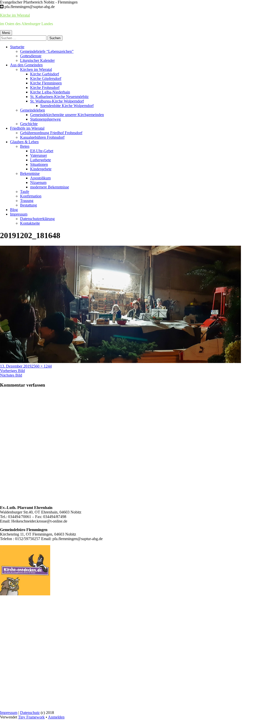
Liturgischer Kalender (37, 60)
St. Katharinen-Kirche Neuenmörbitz (59, 96)
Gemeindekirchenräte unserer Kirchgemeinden (67, 115)
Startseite (17, 47)
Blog (14, 210)
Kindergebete (40, 169)
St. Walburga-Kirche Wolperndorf (57, 101)
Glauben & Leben (24, 142)
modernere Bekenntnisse (49, 187)
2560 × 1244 (41, 366)
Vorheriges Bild (12, 371)
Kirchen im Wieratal (36, 69)
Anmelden (56, 717)
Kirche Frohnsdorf (44, 87)
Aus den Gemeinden (26, 65)
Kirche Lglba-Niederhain (50, 92)
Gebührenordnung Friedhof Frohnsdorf (51, 133)
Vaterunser (38, 155)
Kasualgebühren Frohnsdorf (42, 137)
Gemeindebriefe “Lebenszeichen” (47, 51)
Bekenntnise (30, 173)
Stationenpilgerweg (45, 119)
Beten (24, 146)
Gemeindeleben (32, 110)
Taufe (24, 191)
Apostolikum (40, 178)
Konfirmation (30, 196)
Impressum (18, 214)
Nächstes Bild (11, 375)
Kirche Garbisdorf (44, 74)
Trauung (26, 200)
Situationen (39, 164)
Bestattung (28, 205)
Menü (6, 33)
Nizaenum (38, 182)
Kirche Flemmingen (46, 83)
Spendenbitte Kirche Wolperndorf (67, 106)
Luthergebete (40, 160)
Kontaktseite (30, 223)
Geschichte (29, 124)
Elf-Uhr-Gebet (41, 151)
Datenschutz (30, 712)
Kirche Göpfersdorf (45, 78)
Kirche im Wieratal (15, 15)
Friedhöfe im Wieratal (27, 128)
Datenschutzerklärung (37, 219)
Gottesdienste (30, 56)
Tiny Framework (31, 717)
